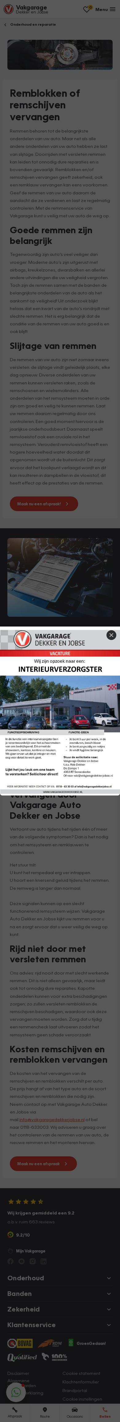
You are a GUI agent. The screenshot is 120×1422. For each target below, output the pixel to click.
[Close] (111, 635)
